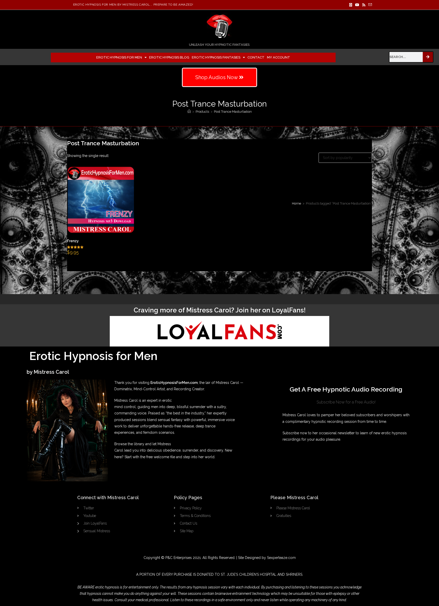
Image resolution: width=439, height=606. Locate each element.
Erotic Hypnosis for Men (119, 57)
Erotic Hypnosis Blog (169, 57)
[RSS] (364, 4)
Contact (255, 57)
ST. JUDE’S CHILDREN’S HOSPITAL (248, 574)
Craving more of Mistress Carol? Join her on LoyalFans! (220, 310)
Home (296, 203)
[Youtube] (357, 4)
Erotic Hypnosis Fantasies (216, 57)
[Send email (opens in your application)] (369, 4)
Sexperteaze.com (281, 558)
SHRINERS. (294, 574)
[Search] (428, 57)
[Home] (189, 111)
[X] (351, 4)
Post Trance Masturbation (233, 111)
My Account (278, 57)
